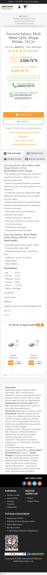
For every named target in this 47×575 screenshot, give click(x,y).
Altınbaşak (36, 47)
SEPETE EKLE (23, 115)
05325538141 (23, 95)
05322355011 (23, 98)
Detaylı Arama (33, 501)
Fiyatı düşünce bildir (23, 141)
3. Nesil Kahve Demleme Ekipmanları (22, 531)
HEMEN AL (24, 122)
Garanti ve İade (13, 495)
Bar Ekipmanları (13, 528)
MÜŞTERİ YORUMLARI (35, 159)
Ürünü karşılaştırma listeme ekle (23, 133)
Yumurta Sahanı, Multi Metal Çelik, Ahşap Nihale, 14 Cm (25, 26)
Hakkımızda (12, 507)
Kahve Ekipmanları (14, 524)
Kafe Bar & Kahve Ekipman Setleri (21, 521)
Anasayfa (24, 16)
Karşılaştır (23, 137)
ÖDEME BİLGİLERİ (34, 153)
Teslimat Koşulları (10, 503)
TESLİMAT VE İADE (12, 159)
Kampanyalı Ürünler (15, 518)
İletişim (30, 498)
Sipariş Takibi (12, 498)
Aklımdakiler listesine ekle (23, 145)
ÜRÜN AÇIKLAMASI (12, 153)
